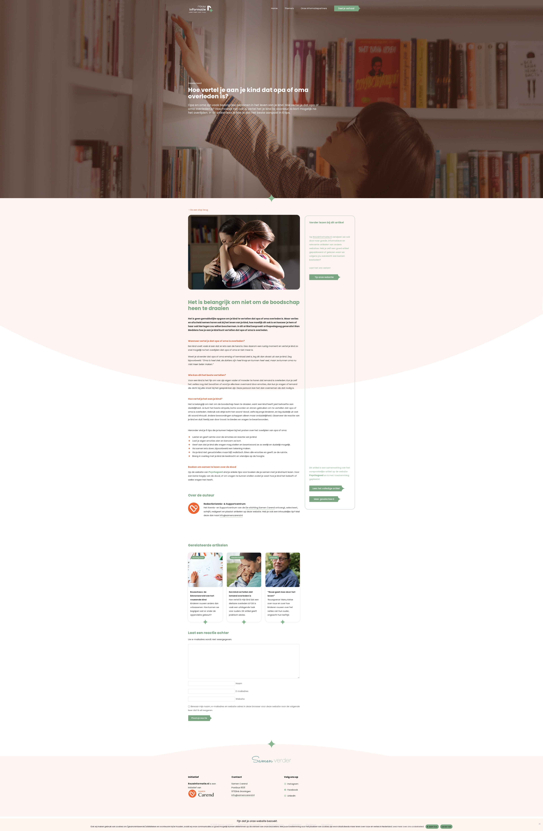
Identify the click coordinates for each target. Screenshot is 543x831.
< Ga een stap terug (198, 210)
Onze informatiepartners (314, 8)
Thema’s (289, 8)
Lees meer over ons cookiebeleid (408, 826)
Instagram (292, 783)
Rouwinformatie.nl (322, 236)
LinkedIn (291, 795)
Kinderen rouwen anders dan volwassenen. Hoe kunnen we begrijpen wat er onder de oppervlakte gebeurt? (204, 603)
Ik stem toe (432, 826)
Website (240, 698)
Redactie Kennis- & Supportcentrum (224, 503)
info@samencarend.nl (231, 515)
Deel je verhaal (346, 8)
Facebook (292, 789)
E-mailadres (242, 691)
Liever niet (446, 826)
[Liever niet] (539, 823)
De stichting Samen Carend (260, 507)
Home (274, 8)
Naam (239, 683)
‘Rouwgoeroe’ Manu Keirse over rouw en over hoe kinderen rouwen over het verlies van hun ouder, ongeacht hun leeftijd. (281, 603)
